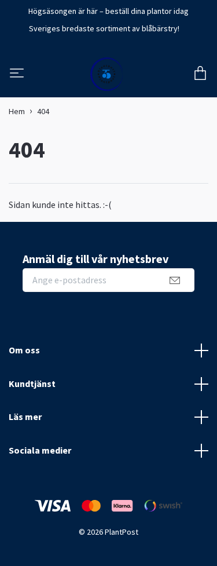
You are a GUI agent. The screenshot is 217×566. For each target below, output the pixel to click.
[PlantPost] (106, 74)
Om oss (24, 350)
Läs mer (25, 416)
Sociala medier (40, 450)
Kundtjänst (32, 383)
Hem (17, 111)
